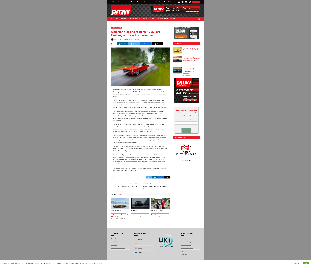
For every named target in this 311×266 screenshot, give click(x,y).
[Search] (199, 19)
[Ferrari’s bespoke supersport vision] (140, 203)
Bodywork (134, 210)
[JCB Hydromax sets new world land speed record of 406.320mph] (120, 203)
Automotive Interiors (117, 2)
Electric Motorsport (116, 27)
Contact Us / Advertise (117, 238)
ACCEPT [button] (306, 263)
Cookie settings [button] (298, 263)
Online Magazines (134, 18)
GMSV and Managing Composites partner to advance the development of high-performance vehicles (191, 59)
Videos (152, 18)
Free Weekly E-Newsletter (118, 248)
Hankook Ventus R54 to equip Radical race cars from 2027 (191, 48)
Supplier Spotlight (162, 18)
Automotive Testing (130, 2)
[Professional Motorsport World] (121, 10)
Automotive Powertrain (156, 2)
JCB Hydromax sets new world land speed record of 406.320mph (119, 214)
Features (124, 18)
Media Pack (171, 2)
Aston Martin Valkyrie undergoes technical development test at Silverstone (188, 70)
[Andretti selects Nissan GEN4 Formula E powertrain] (160, 203)
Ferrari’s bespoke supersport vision (140, 213)
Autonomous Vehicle (142, 2)
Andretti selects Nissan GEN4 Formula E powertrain (160, 213)
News (116, 18)
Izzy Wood (119, 39)
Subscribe (196, 1)
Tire (165, 2)
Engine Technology (116, 210)
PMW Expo (173, 18)
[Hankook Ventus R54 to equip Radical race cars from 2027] (177, 50)
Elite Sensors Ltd (186, 160)
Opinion (145, 18)
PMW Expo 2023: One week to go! (128, 186)
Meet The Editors (115, 242)
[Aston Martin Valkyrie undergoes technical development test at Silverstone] (177, 70)
